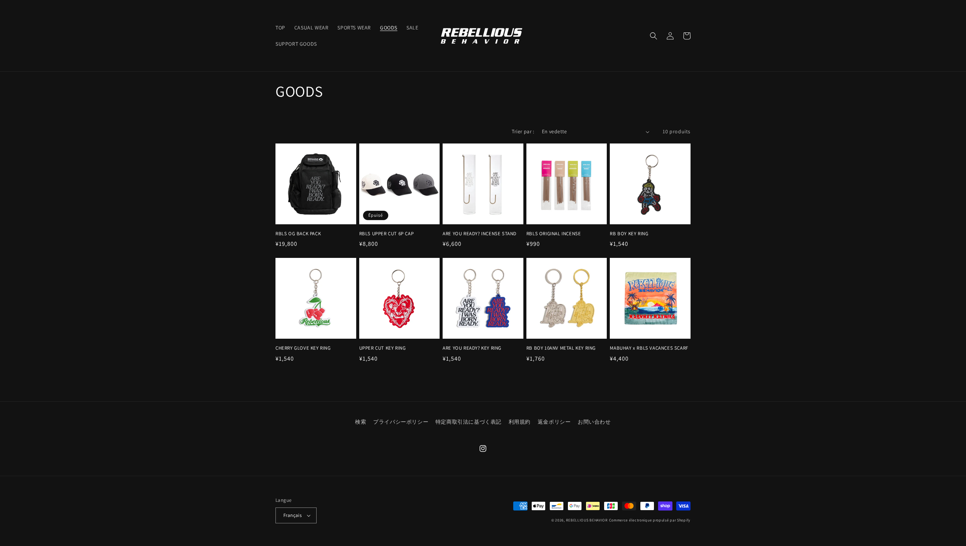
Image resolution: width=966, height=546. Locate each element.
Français (292, 515)
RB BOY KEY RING (629, 234)
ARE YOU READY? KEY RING (472, 348)
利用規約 (520, 421)
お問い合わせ (594, 421)
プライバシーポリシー (400, 421)
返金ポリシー (554, 421)
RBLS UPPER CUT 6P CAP (386, 234)
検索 (360, 421)
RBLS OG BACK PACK (298, 234)
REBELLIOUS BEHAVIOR (587, 520)
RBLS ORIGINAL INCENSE (553, 234)
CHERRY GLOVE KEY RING (303, 348)
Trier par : (523, 131)
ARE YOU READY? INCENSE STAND (480, 234)
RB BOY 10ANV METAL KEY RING (561, 348)
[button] (653, 36)
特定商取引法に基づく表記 (468, 421)
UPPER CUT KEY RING (382, 348)
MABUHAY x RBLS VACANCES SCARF (649, 348)
